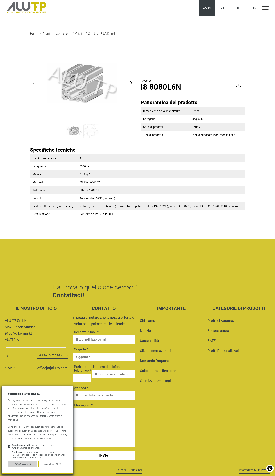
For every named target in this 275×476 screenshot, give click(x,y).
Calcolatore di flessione (158, 371)
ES (254, 7)
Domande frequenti (155, 361)
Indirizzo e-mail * (86, 332)
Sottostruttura (218, 331)
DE (222, 7)
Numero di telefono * (108, 367)
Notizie (145, 331)
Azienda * (81, 388)
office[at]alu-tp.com (52, 368)
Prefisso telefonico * (82, 368)
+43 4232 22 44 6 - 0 (52, 355)
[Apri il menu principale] (265, 8)
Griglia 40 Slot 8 (85, 33)
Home (34, 33)
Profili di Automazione (224, 320)
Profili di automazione (56, 33)
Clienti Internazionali (155, 351)
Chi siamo (147, 320)
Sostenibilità (149, 341)
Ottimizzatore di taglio (157, 381)
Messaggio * (83, 405)
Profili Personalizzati (223, 351)
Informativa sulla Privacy (254, 470)
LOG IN (207, 7)
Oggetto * (81, 349)
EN (238, 7)
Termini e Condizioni (129, 470)
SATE (212, 341)
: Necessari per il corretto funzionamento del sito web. (33, 446)
